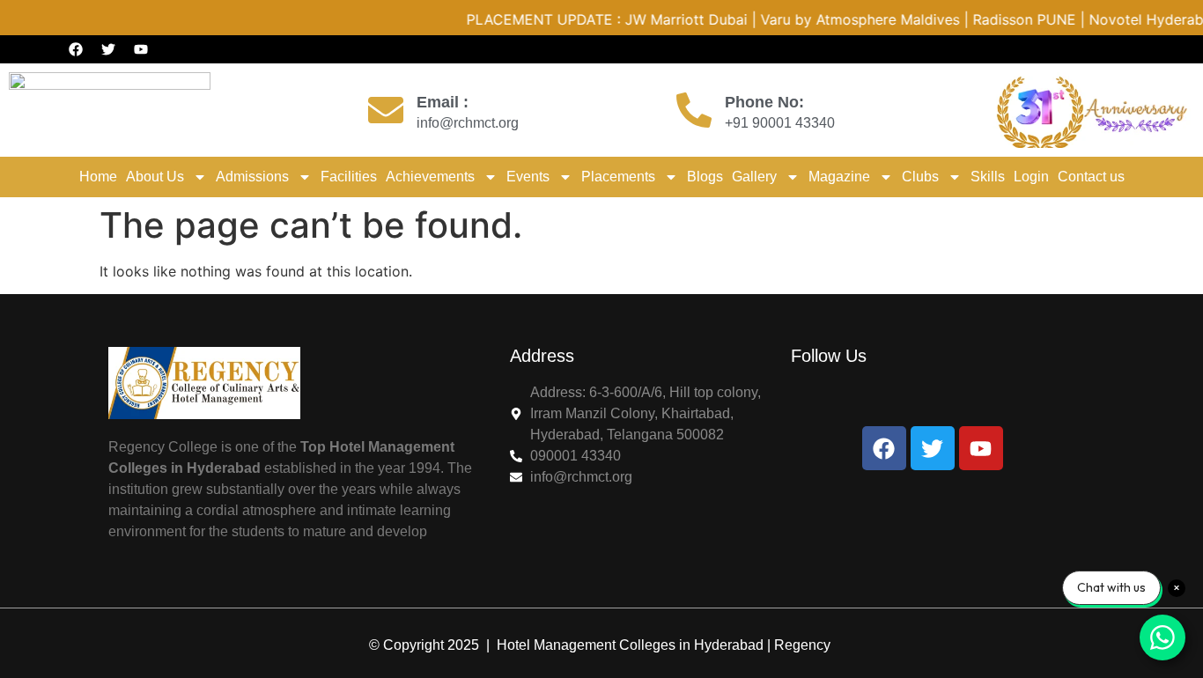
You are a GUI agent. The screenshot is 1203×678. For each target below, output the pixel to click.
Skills (988, 176)
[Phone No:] (694, 110)
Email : (443, 102)
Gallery (754, 176)
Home (98, 176)
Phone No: (764, 102)
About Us (155, 176)
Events (528, 176)
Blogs (705, 176)
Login (1031, 176)
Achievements (430, 176)
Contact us (1091, 176)
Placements (618, 176)
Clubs (920, 176)
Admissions (252, 176)
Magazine (839, 176)
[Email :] (385, 110)
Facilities (349, 176)
